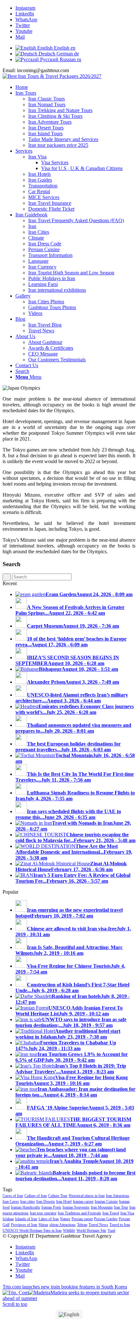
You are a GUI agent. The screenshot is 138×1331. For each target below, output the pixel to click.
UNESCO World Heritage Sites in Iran (32, 1230)
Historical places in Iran (87, 1195)
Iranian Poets (51, 1207)
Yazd (111, 1230)
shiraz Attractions (62, 1224)
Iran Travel (110, 1213)
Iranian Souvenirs (76, 1207)
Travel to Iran (119, 1224)
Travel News (98, 1224)
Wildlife (69, 1230)
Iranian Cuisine (106, 1201)
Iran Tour (121, 1207)
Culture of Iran (35, 1195)
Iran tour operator (43, 1213)
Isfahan (8, 1219)
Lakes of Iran (49, 1219)
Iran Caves (11, 1201)
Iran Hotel (64, 1201)
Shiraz (43, 1224)
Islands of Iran (26, 1219)
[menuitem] (75, 87)
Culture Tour (57, 1195)
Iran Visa (127, 1213)
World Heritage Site (91, 1230)
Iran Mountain (102, 1207)
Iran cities (27, 1201)
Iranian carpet (83, 1201)
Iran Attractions (117, 1195)
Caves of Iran (13, 1195)
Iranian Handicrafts (25, 1207)
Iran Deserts (45, 1201)
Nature (65, 1219)
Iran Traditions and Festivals (79, 1213)
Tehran (82, 1224)
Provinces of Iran (24, 1224)
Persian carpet (82, 1219)
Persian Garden (105, 1219)
